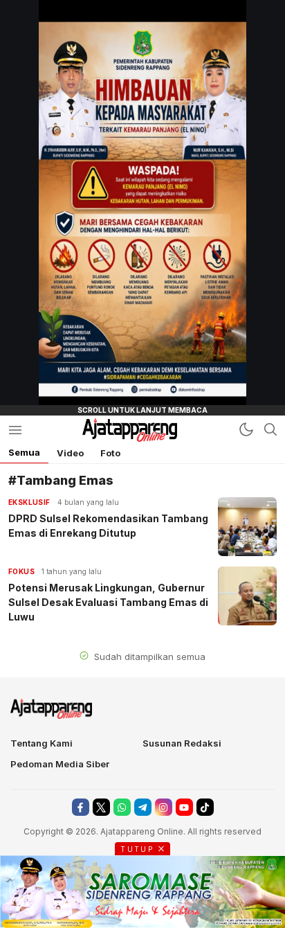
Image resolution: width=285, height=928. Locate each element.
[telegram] (142, 807)
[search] (270, 429)
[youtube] (184, 807)
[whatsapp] (122, 807)
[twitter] (101, 807)
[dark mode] (246, 429)
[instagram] (163, 807)
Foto (110, 452)
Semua (24, 452)
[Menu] (15, 430)
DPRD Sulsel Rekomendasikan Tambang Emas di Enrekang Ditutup (108, 525)
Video (70, 452)
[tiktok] (205, 807)
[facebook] (80, 807)
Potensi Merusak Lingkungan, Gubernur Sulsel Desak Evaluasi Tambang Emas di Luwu (108, 602)
